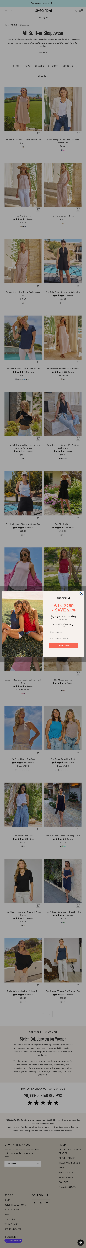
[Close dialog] (81, 593)
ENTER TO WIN (63, 645)
